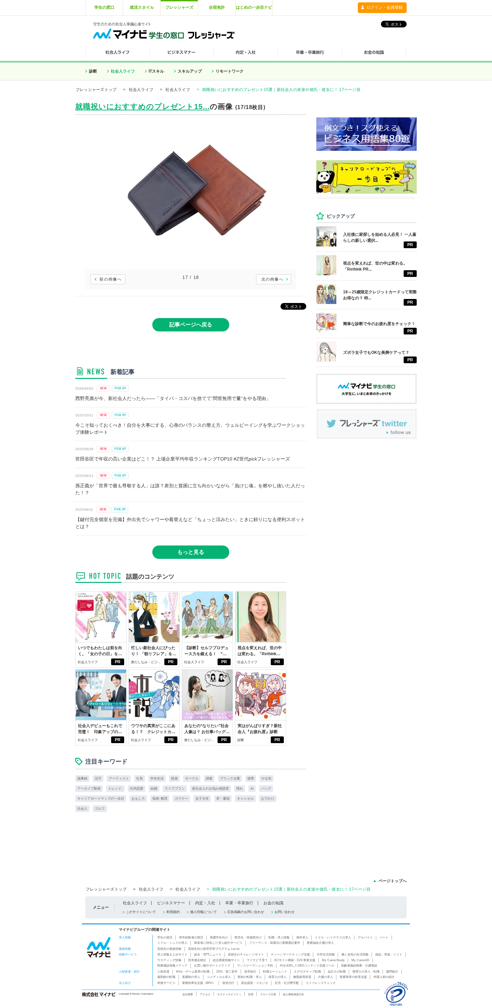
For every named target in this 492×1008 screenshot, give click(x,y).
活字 (98, 778)
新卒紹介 (250, 971)
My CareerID (360, 960)
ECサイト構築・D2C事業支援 (294, 960)
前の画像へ (110, 279)
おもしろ (138, 798)
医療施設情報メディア (172, 965)
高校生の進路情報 (169, 948)
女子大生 (202, 798)
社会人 (82, 808)
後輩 (250, 778)
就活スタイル (142, 7)
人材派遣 (163, 971)
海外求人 (302, 937)
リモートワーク (230, 71)
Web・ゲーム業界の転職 (193, 971)
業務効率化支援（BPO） (199, 983)
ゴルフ (100, 808)
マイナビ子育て (257, 960)
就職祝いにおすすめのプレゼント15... (142, 106)
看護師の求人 (191, 977)
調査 (209, 778)
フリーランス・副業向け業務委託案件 (274, 942)
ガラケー (181, 798)
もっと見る (190, 552)
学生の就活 (164, 937)
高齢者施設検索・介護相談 (359, 965)
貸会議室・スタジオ (254, 983)
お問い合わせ (284, 912)
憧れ (239, 788)
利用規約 (173, 912)
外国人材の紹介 (384, 977)
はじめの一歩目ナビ (254, 7)
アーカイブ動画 (89, 788)
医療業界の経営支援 (353, 977)
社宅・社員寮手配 (287, 983)
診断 (93, 71)
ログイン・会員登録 (384, 7)
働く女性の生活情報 (354, 954)
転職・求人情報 (279, 937)
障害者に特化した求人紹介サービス (218, 942)
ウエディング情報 (169, 960)
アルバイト (365, 937)
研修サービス (166, 983)
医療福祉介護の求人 (320, 942)
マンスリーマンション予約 (255, 965)
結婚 (154, 788)
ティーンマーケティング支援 (290, 954)
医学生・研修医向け (248, 937)
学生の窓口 (104, 7)
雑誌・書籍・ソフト (388, 954)
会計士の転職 (337, 971)
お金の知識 (273, 903)
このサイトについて (141, 912)
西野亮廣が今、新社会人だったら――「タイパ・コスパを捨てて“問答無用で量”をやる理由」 (173, 398)
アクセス (205, 994)
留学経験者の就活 (191, 937)
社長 (139, 778)
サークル (191, 778)
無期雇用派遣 (302, 977)
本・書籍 (223, 798)
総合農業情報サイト (226, 960)
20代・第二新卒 (227, 971)
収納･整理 (159, 798)
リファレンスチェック (321, 983)
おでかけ (267, 798)
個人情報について (203, 912)
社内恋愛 (136, 788)
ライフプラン (175, 788)
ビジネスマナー (171, 903)
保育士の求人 (277, 977)
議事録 (82, 778)
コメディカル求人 (219, 977)
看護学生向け (219, 937)
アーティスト (119, 778)
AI (252, 788)
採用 (250, 994)
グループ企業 (268, 994)
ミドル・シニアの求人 (172, 942)
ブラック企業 (230, 778)
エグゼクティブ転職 (307, 971)
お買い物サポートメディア (212, 965)
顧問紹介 (392, 971)
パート (384, 937)
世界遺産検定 (197, 960)
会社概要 (187, 994)
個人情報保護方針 (293, 994)
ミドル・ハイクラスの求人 (333, 937)
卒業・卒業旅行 (239, 903)
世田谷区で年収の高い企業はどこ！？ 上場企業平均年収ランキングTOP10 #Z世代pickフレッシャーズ (182, 459)
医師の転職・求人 (250, 977)
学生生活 (157, 778)
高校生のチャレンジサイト (246, 954)
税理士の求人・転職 (366, 971)
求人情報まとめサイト (172, 954)
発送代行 (228, 983)
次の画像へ (272, 279)
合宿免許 (217, 7)
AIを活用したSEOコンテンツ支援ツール (307, 965)
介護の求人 (325, 977)
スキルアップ (190, 71)
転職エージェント (275, 971)
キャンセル (245, 798)
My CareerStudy (333, 960)
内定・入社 (205, 903)
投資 (174, 778)
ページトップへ (393, 881)
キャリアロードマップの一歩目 (100, 798)
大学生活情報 (326, 954)
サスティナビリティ (229, 994)
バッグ (266, 788)
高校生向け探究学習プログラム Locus (214, 948)
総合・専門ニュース (207, 954)
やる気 (266, 778)
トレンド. (115, 788)
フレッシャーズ (179, 7)
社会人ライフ (123, 71)
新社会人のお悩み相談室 (210, 788)
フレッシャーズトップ (96, 89)
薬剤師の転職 (166, 977)
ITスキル (156, 71)
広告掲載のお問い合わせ (245, 912)
